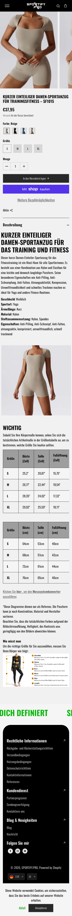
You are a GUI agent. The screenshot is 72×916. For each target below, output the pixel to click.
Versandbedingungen (18, 755)
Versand (6, 115)
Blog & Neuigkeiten (22, 820)
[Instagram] (17, 851)
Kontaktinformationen (19, 775)
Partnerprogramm (17, 798)
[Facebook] (10, 851)
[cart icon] (65, 5)
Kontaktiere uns (16, 811)
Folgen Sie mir (18, 843)
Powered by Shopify (50, 867)
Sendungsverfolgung (18, 804)
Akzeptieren (41, 908)
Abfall (22, 908)
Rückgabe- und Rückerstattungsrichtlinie (30, 748)
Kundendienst (17, 790)
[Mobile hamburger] (7, 6)
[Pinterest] (25, 851)
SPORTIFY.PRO (30, 867)
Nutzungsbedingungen (19, 761)
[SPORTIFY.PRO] (36, 6)
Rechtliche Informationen (27, 740)
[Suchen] (58, 5)
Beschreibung (12, 224)
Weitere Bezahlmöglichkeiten (36, 199)
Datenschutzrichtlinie (19, 768)
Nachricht (12, 834)
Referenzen (13, 781)
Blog (9, 827)
